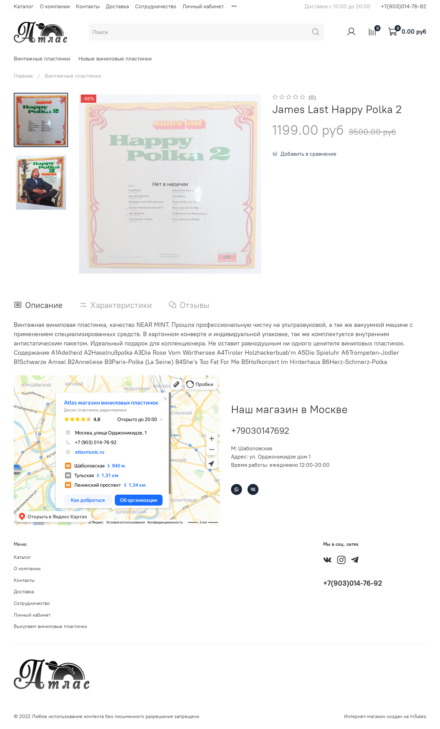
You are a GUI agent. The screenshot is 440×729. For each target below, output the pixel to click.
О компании (55, 6)
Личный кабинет (203, 6)
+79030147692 (260, 430)
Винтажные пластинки (42, 58)
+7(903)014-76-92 (403, 6)
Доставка (117, 6)
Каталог (24, 6)
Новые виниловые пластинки (115, 58)
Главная (23, 75)
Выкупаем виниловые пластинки (50, 626)
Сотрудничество (155, 6)
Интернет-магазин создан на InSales (385, 716)
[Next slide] (247, 184)
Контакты (88, 6)
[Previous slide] (93, 184)
